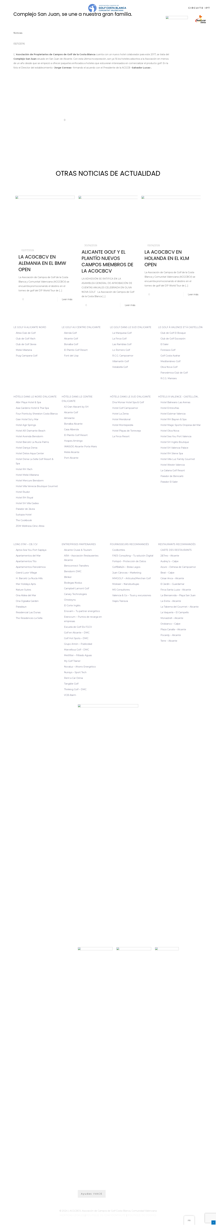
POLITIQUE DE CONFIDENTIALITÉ (106, 1215)
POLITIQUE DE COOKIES (142, 1215)
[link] (177, 19)
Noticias (17, 33)
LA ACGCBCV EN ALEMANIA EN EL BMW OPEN (42, 263)
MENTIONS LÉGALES (72, 1215)
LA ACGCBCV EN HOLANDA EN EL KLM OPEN (167, 258)
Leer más (67, 299)
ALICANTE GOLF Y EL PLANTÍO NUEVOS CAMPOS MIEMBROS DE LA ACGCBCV (107, 261)
